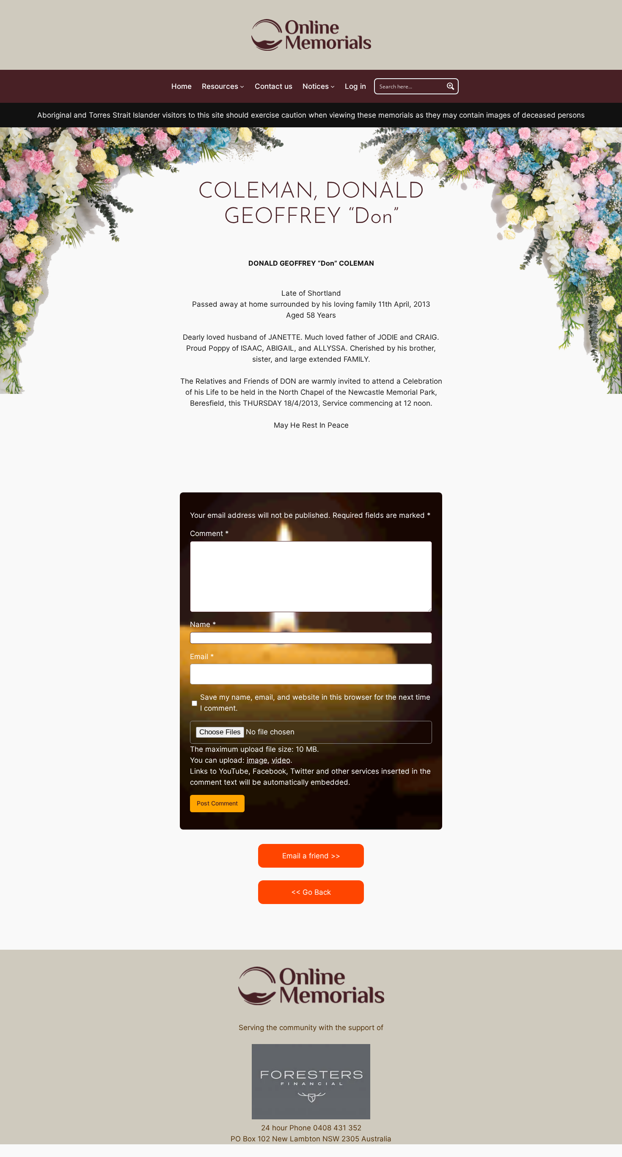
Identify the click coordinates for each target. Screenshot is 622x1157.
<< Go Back (311, 892)
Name (203, 624)
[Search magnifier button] (450, 86)
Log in (355, 86)
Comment (209, 533)
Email (202, 656)
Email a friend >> (311, 856)
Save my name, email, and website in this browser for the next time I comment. (315, 702)
